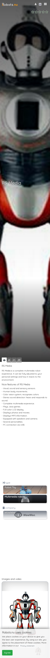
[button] (45, 4)
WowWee (10, 512)
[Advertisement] (25, 453)
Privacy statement (27, 646)
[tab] (4, 360)
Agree (7, 652)
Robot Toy (10, 487)
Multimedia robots (15, 496)
